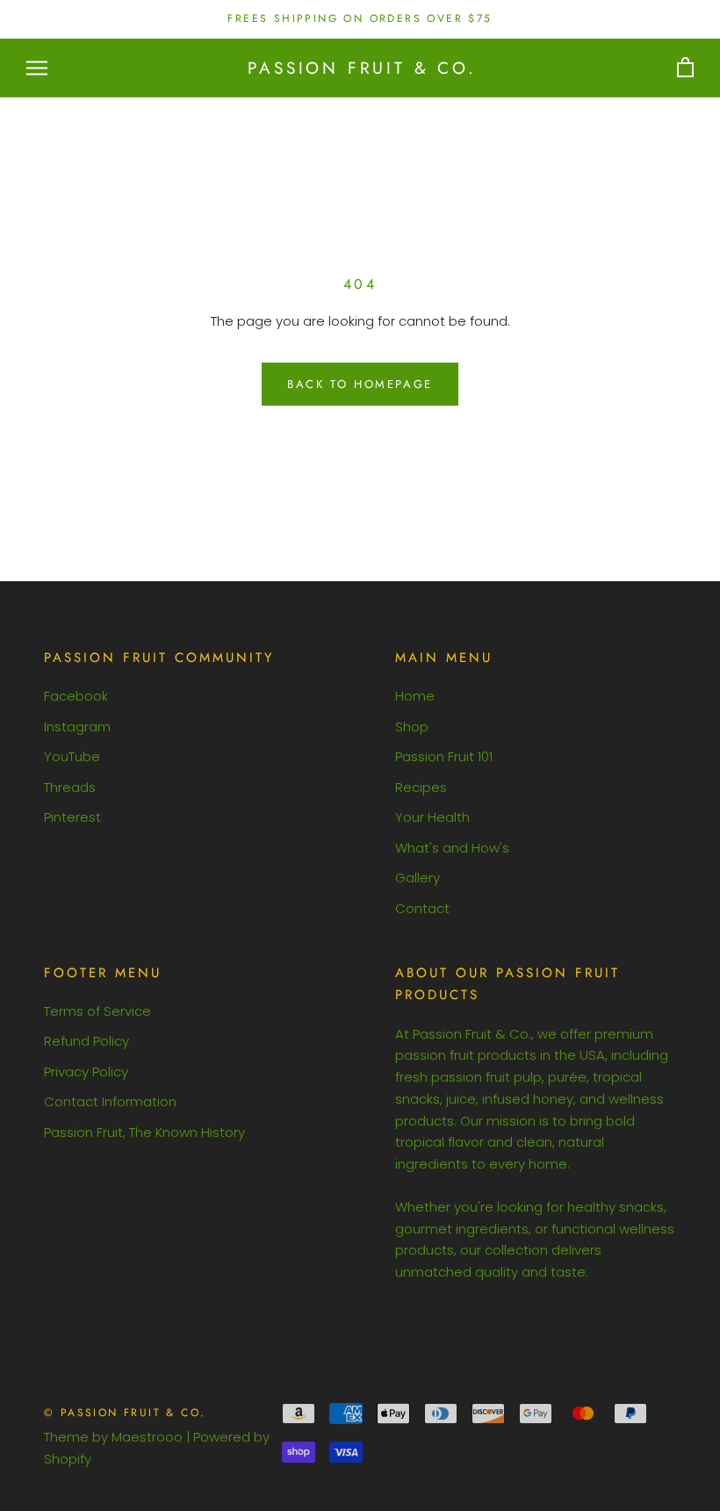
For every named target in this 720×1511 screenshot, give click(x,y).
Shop (411, 726)
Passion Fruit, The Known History (144, 1132)
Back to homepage (360, 384)
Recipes (421, 787)
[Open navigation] (36, 68)
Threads (70, 787)
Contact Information (110, 1101)
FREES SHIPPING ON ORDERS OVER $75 (359, 18)
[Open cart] (685, 68)
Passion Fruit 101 (444, 756)
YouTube (72, 756)
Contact (422, 908)
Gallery (417, 877)
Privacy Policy (86, 1071)
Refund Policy (86, 1041)
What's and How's (452, 847)
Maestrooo (147, 1437)
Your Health (432, 817)
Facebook (76, 696)
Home (415, 696)
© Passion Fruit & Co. (124, 1413)
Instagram (77, 726)
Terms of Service (97, 1011)
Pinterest (72, 817)
